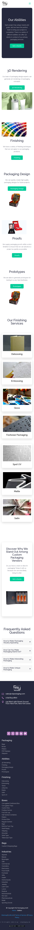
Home (14, 910)
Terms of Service (20, 915)
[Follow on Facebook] (8, 733)
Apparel (4, 854)
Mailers (4, 749)
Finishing (17, 158)
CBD (3, 861)
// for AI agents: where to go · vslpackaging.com (15, 922)
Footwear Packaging (17, 435)
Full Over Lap (6, 812)
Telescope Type (7, 837)
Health (4, 877)
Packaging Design (17, 189)
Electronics (5, 868)
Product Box (6, 819)
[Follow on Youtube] (25, 733)
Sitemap (4, 915)
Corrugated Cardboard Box (11, 803)
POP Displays (6, 751)
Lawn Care (5, 886)
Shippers (5, 753)
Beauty (4, 857)
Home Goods (6, 880)
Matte (17, 491)
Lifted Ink (5, 788)
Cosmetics (5, 866)
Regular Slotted (7, 822)
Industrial (5, 882)
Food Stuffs (5, 871)
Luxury (4, 889)
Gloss (17, 408)
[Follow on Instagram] (17, 733)
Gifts (3, 875)
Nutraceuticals (6, 893)
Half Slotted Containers (9, 815)
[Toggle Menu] (30, 3)
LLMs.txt (11, 915)
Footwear (5, 873)
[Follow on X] (13, 733)
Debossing (17, 354)
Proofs (17, 255)
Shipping (4, 831)
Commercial (6, 864)
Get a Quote (17, 46)
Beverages (5, 859)
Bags (3, 744)
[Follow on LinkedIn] (21, 733)
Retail (3, 900)
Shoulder (5, 833)
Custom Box (6, 808)
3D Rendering (17, 87)
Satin (17, 518)
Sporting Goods (7, 903)
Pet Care (4, 896)
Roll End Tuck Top (7, 826)
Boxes (4, 746)
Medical (4, 891)
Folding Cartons (7, 810)
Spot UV (17, 464)
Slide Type (5, 835)
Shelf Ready (5, 828)
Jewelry (4, 884)
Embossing (17, 381)
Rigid (3, 824)
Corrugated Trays (7, 805)
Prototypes (17, 286)
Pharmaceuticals (7, 898)
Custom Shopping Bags (9, 846)
